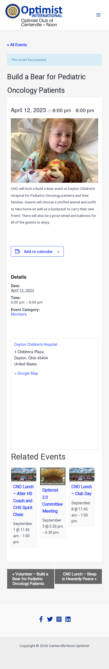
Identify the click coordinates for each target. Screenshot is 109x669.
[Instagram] (59, 619)
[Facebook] (41, 619)
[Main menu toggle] (98, 15)
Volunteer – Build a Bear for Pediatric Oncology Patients (30, 579)
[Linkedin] (68, 619)
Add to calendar (38, 251)
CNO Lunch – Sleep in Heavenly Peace (79, 576)
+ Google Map (26, 373)
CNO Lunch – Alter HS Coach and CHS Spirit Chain (23, 500)
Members (19, 314)
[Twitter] (50, 619)
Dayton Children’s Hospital (35, 344)
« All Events (17, 44)
